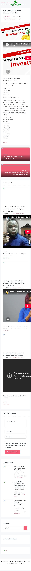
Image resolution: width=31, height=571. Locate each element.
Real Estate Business (10, 19)
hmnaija (7, 16)
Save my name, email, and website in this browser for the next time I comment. (15, 445)
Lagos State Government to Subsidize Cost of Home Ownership (19, 484)
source (5, 142)
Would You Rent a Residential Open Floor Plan (19, 468)
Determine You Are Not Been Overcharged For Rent (20, 503)
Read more (20, 477)
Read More (6, 258)
